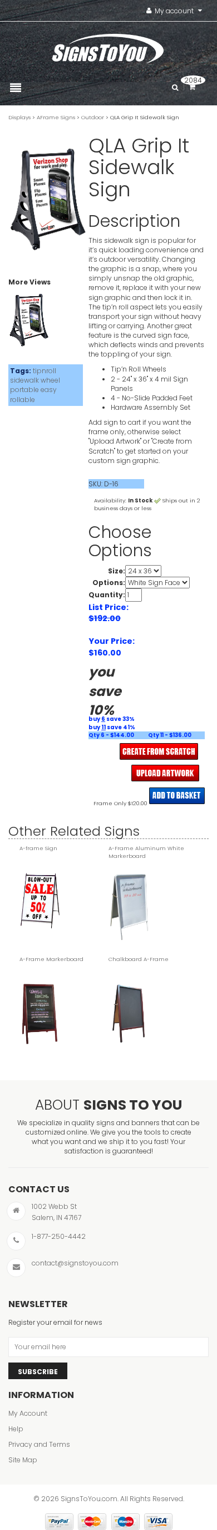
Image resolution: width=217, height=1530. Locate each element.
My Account (27, 1413)
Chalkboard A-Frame (138, 959)
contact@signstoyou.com (75, 1263)
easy (49, 389)
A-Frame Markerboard (51, 959)
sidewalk (24, 380)
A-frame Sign (38, 848)
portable (24, 389)
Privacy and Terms (39, 1444)
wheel (50, 380)
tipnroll (44, 370)
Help (15, 1429)
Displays (19, 117)
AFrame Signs (56, 117)
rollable (22, 399)
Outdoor (92, 117)
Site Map (22, 1460)
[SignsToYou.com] (108, 46)
